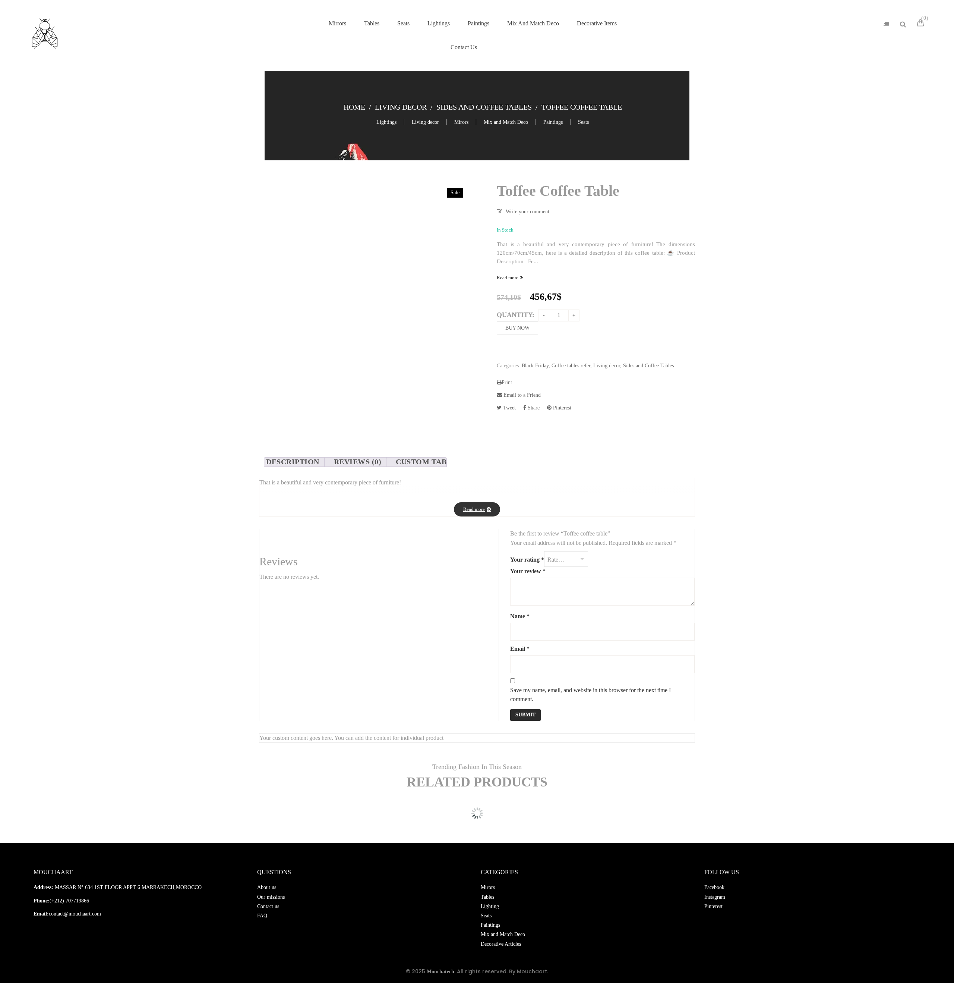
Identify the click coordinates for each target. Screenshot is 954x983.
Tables (487, 897)
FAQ (262, 915)
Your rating (527, 559)
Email (520, 649)
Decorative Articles (501, 944)
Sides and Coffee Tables (484, 107)
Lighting (490, 906)
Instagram (714, 897)
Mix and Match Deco (506, 122)
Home (354, 107)
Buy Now (517, 328)
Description (292, 462)
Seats (583, 122)
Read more (507, 277)
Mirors (461, 122)
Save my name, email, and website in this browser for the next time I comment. (590, 694)
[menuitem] (337, 23)
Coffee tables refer (571, 365)
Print (507, 382)
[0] (921, 24)
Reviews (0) (358, 462)
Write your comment (527, 211)
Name (520, 616)
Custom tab (421, 462)
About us (266, 887)
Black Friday (535, 365)
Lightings (386, 122)
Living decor (401, 107)
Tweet (509, 408)
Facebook (714, 887)
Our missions (271, 897)
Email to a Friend (521, 395)
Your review (528, 571)
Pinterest (561, 408)
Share (533, 408)
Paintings (553, 122)
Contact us (268, 906)
